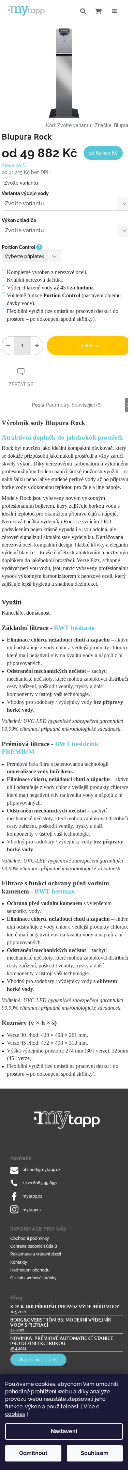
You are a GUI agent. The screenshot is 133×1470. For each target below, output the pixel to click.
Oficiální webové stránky (33, 1278)
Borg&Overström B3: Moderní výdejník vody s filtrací (60, 1322)
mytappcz (32, 1209)
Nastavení (64, 1431)
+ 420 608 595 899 (40, 1183)
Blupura (122, 125)
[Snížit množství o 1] (8, 345)
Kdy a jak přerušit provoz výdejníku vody (64, 1306)
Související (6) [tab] (87, 405)
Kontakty (18, 1262)
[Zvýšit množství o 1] (37, 345)
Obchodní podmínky (29, 1238)
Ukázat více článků (38, 1359)
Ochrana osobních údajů (33, 1246)
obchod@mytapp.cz (41, 1169)
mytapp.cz (32, 1196)
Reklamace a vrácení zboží (35, 1254)
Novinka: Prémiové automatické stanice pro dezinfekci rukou (61, 1340)
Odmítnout (33, 1453)
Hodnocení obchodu (29, 1270)
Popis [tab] (38, 405)
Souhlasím (94, 1453)
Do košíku (89, 345)
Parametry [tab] (58, 405)
